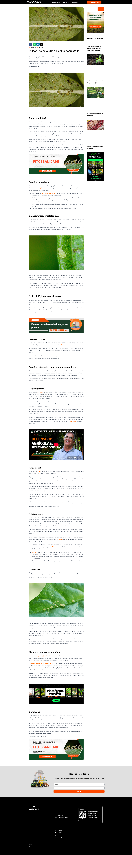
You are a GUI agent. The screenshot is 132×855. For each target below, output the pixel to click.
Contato (31, 849)
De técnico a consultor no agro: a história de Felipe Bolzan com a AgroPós (94, 48)
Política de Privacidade (61, 817)
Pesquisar (101, 8)
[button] (30, 44)
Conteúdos (75, 2)
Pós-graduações (55, 2)
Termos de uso (59, 815)
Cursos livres (65, 2)
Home (30, 844)
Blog (30, 847)
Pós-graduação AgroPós (37, 817)
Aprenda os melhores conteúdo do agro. (39, 828)
